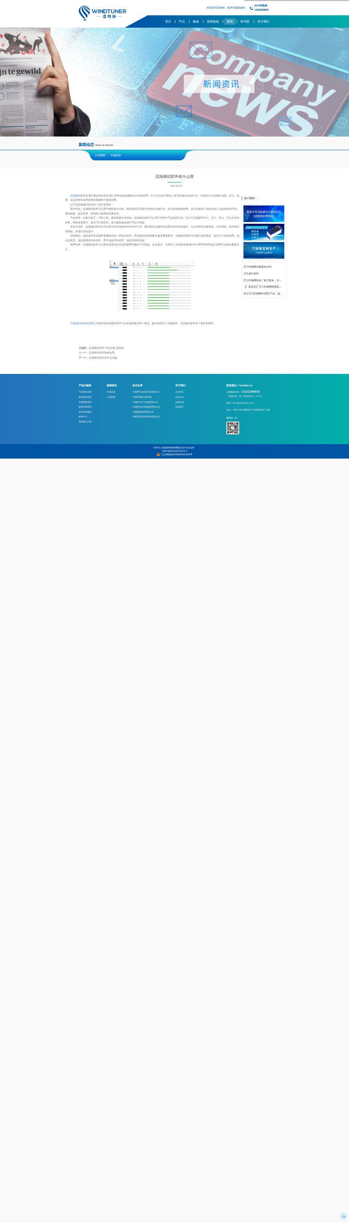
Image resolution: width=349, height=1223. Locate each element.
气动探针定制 (85, 392)
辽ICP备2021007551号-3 (174, 451)
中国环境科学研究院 (142, 397)
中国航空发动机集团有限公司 (146, 406)
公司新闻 (100, 155)
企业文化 (179, 397)
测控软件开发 (85, 421)
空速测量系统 (85, 402)
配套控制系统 (85, 406)
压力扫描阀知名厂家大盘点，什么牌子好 (263, 280)
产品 (182, 21)
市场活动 (116, 155)
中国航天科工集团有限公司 (145, 402)
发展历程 (179, 402)
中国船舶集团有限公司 (143, 412)
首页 (168, 21)
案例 (196, 21)
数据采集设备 (85, 397)
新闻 (230, 21)
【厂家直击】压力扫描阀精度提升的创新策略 (263, 286)
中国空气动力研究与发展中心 (146, 392)
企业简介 (179, 392)
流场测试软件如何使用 (101, 352)
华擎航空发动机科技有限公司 (146, 416)
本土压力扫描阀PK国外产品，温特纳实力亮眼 (263, 293)
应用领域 (213, 21)
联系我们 (179, 406)
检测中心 (83, 416)
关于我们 (263, 21)
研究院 (244, 21)
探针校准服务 (85, 412)
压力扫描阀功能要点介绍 (257, 266)
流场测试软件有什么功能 (103, 357)
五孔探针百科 (251, 273)
